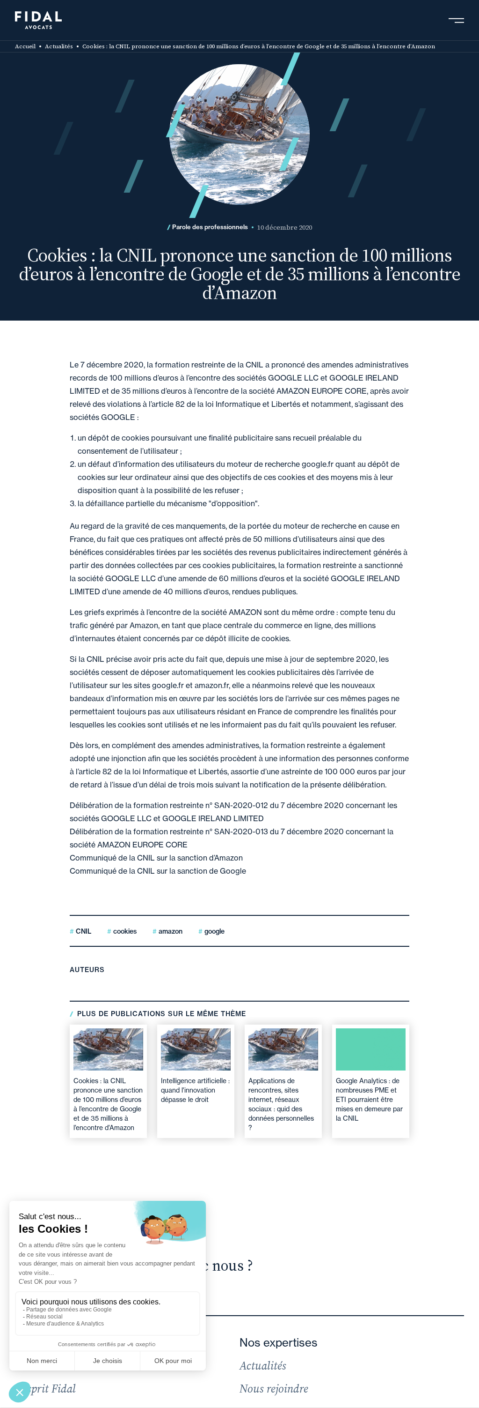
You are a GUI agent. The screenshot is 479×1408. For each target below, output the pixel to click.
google (214, 931)
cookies (124, 931)
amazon (169, 931)
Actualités (59, 46)
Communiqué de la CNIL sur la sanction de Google (158, 871)
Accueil (25, 46)
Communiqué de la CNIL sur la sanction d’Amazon (156, 857)
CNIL (82, 931)
